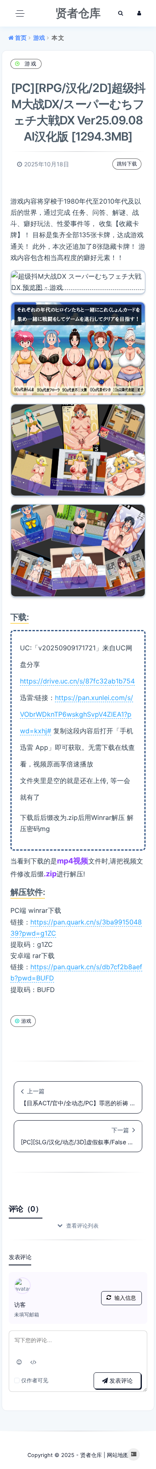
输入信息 (125, 1298)
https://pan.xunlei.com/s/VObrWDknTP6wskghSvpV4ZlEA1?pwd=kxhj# (76, 714)
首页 (20, 37)
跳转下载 (127, 164)
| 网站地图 (115, 1455)
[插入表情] (19, 1362)
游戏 (39, 37)
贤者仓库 (91, 1455)
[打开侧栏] (133, 1454)
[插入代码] (34, 1362)
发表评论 (120, 1380)
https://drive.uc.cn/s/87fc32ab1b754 (77, 681)
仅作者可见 (34, 1380)
